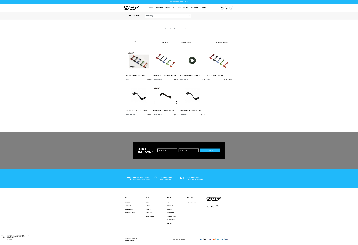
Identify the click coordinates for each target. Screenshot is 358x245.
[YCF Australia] (131, 8)
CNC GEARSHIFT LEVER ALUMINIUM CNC (164, 75)
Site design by (176, 239)
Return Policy (170, 212)
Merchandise (150, 216)
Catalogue (194, 8)
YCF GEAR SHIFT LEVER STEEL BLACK (136, 110)
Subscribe (209, 150)
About (204, 8)
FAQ (168, 202)
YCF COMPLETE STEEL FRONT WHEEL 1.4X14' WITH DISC (16, 237)
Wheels (148, 209)
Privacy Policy (171, 220)
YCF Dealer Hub (191, 202)
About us (128, 205)
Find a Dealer (129, 209)
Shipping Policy (171, 216)
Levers (148, 205)
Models (150, 8)
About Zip (169, 209)
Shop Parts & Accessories (165, 8)
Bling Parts (149, 212)
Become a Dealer (130, 212)
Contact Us (170, 205)
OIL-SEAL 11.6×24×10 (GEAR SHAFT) (190, 75)
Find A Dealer (183, 8)
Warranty (169, 223)
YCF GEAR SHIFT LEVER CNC (215, 75)
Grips (147, 202)
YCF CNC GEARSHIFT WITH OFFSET (136, 75)
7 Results (165, 42)
